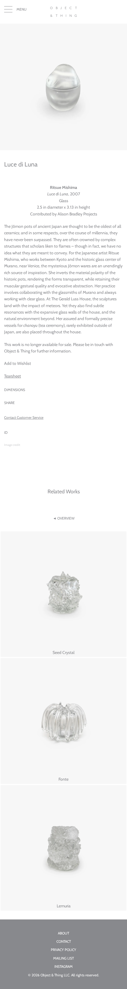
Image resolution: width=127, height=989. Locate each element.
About (63, 933)
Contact (63, 941)
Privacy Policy (63, 950)
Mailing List (63, 958)
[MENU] (8, 10)
